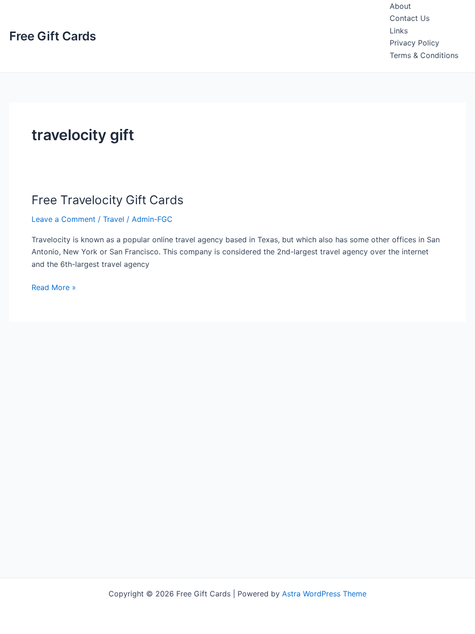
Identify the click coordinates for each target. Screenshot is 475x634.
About (400, 6)
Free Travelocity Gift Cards (108, 200)
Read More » (54, 287)
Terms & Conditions (424, 55)
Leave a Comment (64, 219)
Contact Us (410, 18)
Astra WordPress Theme (324, 593)
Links (399, 30)
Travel (113, 219)
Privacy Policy (414, 42)
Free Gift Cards (52, 36)
